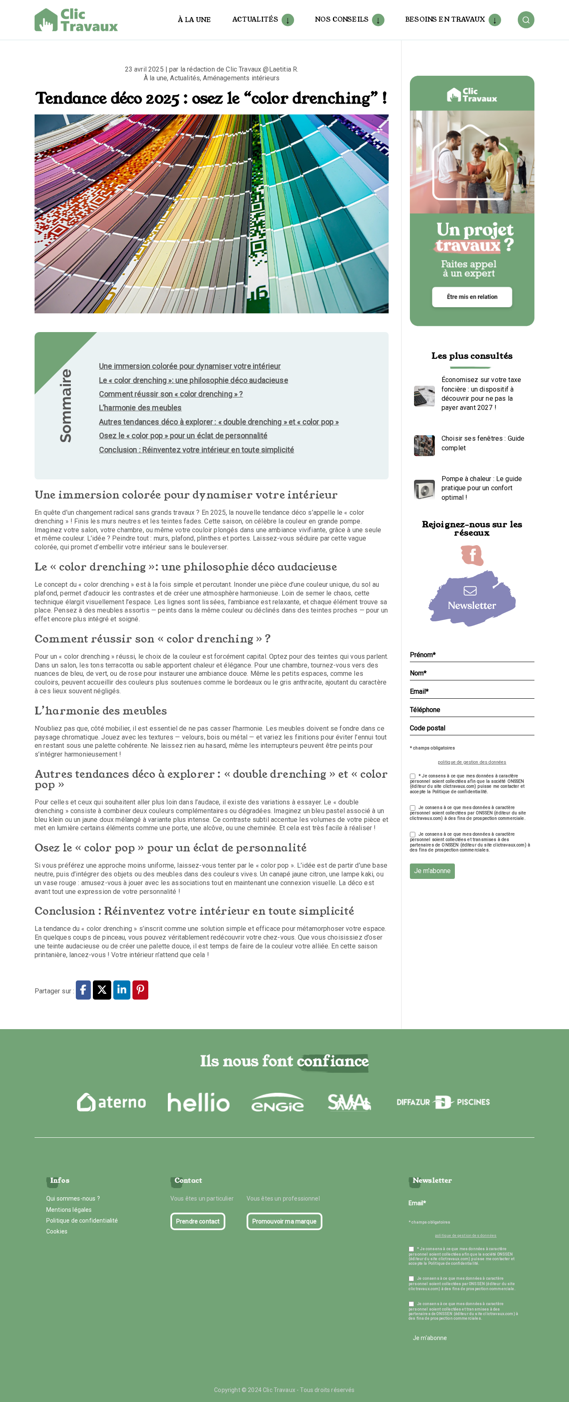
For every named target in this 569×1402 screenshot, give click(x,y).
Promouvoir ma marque (284, 1221)
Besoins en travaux (445, 19)
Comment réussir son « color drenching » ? (171, 394)
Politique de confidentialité (82, 1220)
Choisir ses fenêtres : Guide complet (483, 443)
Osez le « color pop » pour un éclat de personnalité (183, 435)
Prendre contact (198, 1221)
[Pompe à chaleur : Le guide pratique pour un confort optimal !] (422, 488)
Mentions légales (69, 1209)
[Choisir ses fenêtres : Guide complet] (422, 443)
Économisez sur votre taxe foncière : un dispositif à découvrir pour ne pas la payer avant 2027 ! (481, 394)
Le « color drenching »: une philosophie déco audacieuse (193, 380)
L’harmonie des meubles (140, 407)
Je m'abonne (432, 871)
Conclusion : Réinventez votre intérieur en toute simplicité (196, 449)
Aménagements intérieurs (241, 78)
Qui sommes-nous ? (73, 1198)
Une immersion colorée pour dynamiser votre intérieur (190, 366)
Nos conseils (342, 19)
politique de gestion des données (472, 762)
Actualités (255, 19)
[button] (286, 20)
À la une (194, 19)
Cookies (56, 1231)
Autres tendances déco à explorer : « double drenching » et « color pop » (219, 421)
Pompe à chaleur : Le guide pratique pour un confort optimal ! (482, 488)
